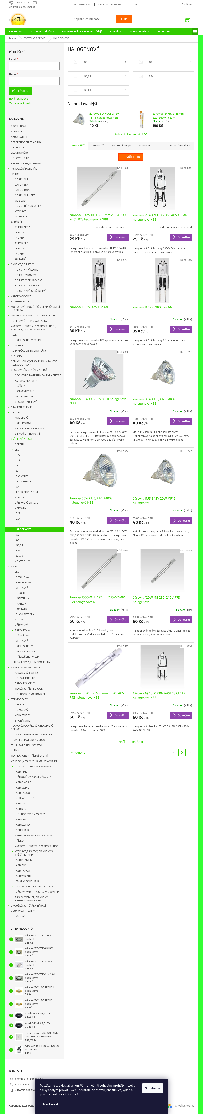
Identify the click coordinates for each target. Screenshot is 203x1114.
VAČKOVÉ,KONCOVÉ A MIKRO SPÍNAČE (37, 846)
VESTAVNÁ (22, 588)
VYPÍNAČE (20, 211)
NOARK (20, 238)
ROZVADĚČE (18, 345)
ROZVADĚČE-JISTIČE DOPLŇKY (28, 351)
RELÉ (14, 335)
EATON (20, 232)
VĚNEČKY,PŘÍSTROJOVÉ (29, 689)
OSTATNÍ (20, 259)
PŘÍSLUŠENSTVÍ (24, 646)
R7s (18, 551)
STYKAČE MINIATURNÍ (27, 434)
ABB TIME (21, 772)
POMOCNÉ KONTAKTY (28, 206)
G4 (17, 487)
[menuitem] (15, 31)
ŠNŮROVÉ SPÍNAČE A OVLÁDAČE (33, 835)
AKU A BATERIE (19, 137)
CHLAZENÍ (20, 705)
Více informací (68, 1094)
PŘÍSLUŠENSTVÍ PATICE (28, 340)
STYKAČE (16, 412)
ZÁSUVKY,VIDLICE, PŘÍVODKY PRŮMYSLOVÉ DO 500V (31, 899)
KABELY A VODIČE (21, 296)
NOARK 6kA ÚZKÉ (25, 195)
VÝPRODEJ (17, 132)
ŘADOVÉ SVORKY (25, 683)
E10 (18, 524)
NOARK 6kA (21, 179)
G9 (17, 471)
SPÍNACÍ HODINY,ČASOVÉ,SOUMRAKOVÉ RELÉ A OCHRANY (34, 363)
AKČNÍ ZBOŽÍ (18, 126)
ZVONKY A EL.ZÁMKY (23, 911)
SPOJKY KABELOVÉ (26, 402)
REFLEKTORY (23, 583)
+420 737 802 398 (25, 1090)
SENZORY (16, 356)
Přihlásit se (20, 91)
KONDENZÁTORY (21, 302)
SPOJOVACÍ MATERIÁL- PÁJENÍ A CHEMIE (38, 375)
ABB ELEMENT (24, 825)
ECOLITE (22, 593)
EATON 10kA (22, 190)
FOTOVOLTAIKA (20, 158)
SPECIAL (20, 444)
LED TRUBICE (23, 482)
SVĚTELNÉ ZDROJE (22, 439)
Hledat (124, 19)
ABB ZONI (21, 804)
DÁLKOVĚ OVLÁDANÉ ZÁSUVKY (33, 777)
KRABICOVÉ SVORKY (26, 673)
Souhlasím (152, 1088)
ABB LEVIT (22, 820)
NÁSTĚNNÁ (22, 577)
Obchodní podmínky (110, 4)
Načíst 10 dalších (131, 741)
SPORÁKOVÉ (22, 721)
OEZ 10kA (20, 201)
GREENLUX (23, 598)
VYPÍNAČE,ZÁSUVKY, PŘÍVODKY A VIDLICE (34, 761)
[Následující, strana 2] (182, 752)
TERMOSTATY (19, 699)
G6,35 (19, 545)
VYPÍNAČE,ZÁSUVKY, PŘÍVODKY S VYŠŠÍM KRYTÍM (34, 853)
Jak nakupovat (81, 4)
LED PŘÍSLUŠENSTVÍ (26, 492)
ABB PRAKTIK (24, 860)
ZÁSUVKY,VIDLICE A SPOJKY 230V (34, 887)
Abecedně (145, 146)
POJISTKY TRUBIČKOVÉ (28, 280)
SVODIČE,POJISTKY (22, 264)
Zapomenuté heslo (20, 103)
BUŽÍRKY (20, 386)
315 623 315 (22, 1085)
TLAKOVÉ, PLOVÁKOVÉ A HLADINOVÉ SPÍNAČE (32, 727)
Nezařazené (18, 917)
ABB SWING (22, 788)
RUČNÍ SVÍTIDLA (25, 614)
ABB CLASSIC (23, 782)
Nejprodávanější (121, 146)
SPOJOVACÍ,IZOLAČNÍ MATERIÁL (29, 370)
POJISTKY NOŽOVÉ (26, 275)
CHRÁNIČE (17, 222)
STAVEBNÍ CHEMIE (21, 407)
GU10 (19, 466)
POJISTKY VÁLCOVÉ (26, 270)
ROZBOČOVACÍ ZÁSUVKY (30, 814)
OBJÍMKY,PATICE (25, 652)
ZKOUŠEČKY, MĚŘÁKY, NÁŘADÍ (28, 906)
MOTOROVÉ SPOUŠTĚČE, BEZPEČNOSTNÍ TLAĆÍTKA (35, 308)
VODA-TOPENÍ (23, 715)
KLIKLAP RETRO (25, 798)
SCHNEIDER (22, 830)
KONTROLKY (22, 561)
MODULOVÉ (21, 418)
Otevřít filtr (131, 157)
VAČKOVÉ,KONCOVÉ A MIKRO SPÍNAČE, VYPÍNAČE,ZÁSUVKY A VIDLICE (33, 328)
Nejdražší (98, 146)
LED (17, 450)
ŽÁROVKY (20, 508)
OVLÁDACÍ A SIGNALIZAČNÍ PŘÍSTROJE (33, 316)
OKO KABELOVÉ (24, 397)
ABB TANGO (23, 793)
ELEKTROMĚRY (19, 153)
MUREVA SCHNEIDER (27, 881)
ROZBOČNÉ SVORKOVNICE (30, 694)
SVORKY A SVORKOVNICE (25, 668)
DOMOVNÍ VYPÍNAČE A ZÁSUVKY (33, 767)
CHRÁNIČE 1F (22, 227)
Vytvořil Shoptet (184, 1106)
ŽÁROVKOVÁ (22, 630)
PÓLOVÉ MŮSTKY (25, 678)
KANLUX (21, 604)
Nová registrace (18, 99)
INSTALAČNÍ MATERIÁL (24, 169)
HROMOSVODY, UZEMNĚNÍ (26, 164)
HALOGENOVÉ (23, 529)
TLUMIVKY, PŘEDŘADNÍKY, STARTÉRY (32, 735)
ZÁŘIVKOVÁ (21, 625)
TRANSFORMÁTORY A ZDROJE (28, 740)
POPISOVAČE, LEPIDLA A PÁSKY (29, 321)
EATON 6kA (21, 185)
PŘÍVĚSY (20, 841)
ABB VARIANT (24, 876)
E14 (18, 460)
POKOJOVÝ (21, 710)
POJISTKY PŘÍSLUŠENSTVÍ (30, 291)
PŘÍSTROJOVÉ (23, 423)
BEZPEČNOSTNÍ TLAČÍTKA (26, 142)
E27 (18, 455)
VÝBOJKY (20, 498)
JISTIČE (15, 174)
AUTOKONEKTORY (26, 381)
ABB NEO (21, 809)
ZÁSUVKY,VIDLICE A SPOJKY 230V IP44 (37, 892)
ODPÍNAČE (21, 217)
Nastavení (50, 1104)
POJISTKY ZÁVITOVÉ (27, 286)
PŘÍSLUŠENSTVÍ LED (27, 657)
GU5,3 (19, 556)
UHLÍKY (15, 750)
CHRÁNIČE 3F (22, 243)
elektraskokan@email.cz (29, 1079)
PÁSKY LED (22, 476)
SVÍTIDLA (16, 566)
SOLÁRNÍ (20, 620)
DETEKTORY (18, 148)
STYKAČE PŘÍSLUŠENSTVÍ (30, 429)
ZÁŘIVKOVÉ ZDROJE (26, 503)
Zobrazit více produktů (129, 134)
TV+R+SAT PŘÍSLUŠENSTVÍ (26, 745)
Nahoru (79, 752)
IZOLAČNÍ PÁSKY (24, 391)
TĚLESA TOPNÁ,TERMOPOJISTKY (30, 662)
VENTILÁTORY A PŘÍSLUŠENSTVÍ (29, 756)
